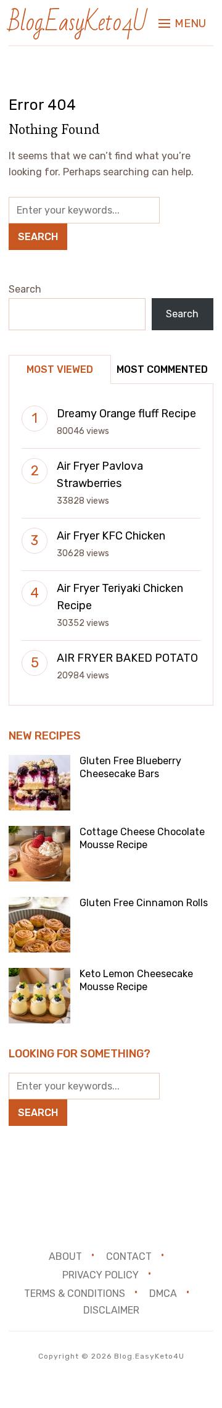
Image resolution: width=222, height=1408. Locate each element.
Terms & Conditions (74, 1293)
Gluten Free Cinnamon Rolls (144, 903)
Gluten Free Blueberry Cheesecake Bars (130, 767)
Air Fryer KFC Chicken (111, 536)
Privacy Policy (100, 1275)
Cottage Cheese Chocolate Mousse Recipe (142, 838)
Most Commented (162, 369)
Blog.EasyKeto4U (78, 22)
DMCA (163, 1293)
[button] (182, 23)
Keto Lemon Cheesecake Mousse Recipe (136, 980)
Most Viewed (60, 369)
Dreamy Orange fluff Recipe (126, 413)
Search (25, 289)
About (65, 1256)
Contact (129, 1256)
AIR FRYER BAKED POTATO (127, 658)
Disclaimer (111, 1310)
